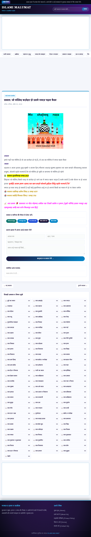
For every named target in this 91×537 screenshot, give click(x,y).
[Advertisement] (45, 33)
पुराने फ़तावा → (82, 286)
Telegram (22, 221)
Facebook (33, 221)
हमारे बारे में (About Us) (61, 514)
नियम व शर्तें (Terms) (60, 522)
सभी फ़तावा (7, 54)
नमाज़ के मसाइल (40, 54)
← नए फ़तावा (8, 286)
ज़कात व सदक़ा (66, 54)
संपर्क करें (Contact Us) (61, 526)
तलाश (85, 9)
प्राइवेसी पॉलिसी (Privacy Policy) (64, 518)
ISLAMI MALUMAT (53, 533)
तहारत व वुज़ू (27, 54)
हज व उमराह (79, 54)
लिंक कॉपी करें (43, 221)
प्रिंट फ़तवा (53, 221)
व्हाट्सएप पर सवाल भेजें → (45, 258)
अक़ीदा (17, 54)
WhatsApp (11, 221)
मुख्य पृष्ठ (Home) (59, 510)
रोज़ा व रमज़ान (53, 54)
